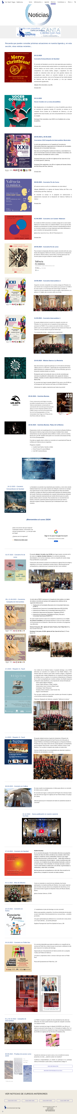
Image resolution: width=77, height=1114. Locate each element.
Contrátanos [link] (61, 2)
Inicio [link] (30, 2)
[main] (38, 15)
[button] (75, 2)
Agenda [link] (47, 2)
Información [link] (37, 2)
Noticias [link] (53, 2)
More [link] (69, 2)
